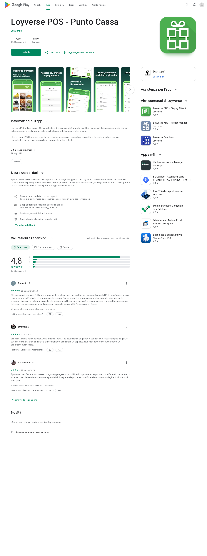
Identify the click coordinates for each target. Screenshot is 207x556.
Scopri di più (25, 199)
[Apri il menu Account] (201, 4)
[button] (23, 89)
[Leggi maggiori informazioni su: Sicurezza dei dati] (42, 172)
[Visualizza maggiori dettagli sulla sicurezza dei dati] (25, 225)
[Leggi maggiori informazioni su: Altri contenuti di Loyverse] (186, 100)
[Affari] (16, 161)
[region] (71, 40)
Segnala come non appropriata (29, 432)
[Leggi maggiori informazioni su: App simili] (160, 154)
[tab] (38, 5)
